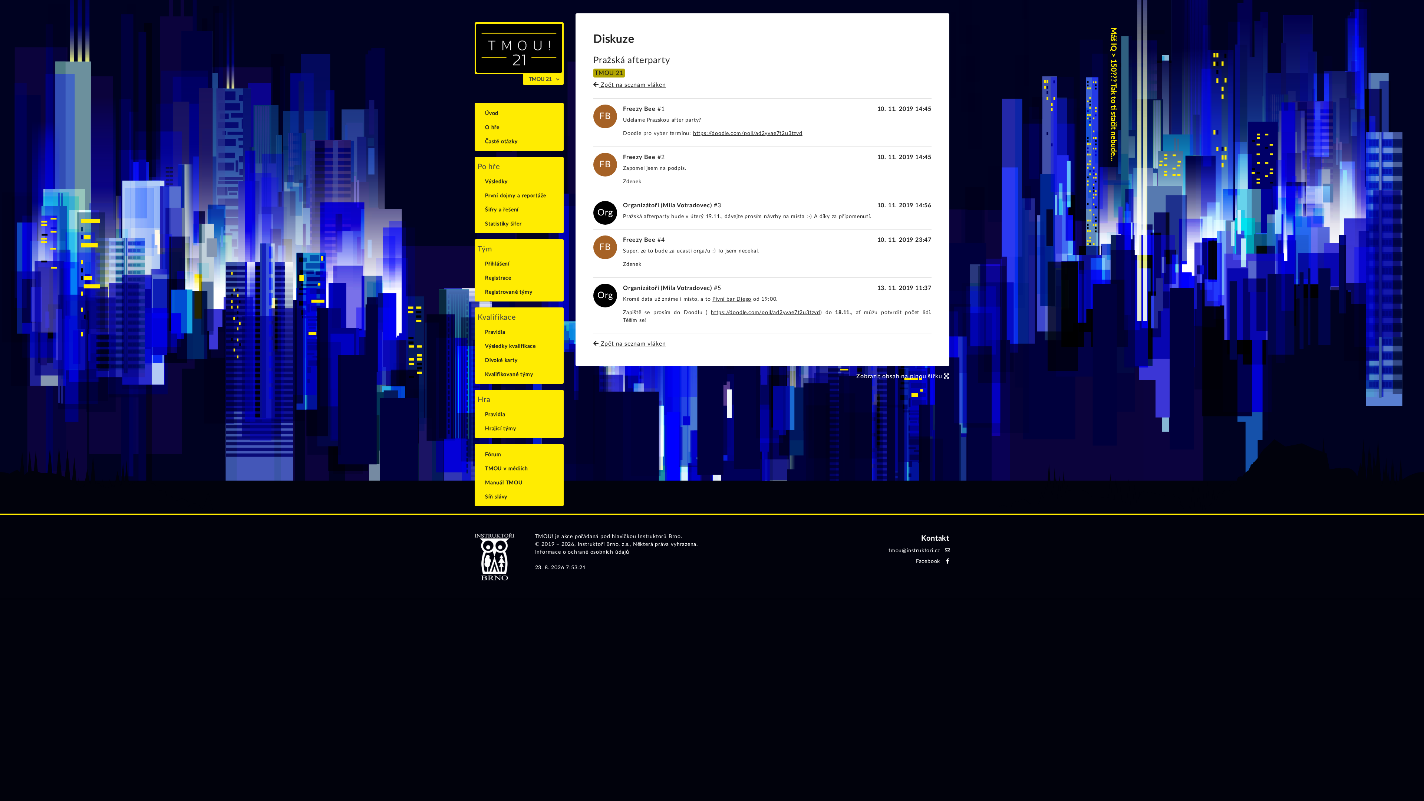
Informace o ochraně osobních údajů (582, 552)
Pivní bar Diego (731, 299)
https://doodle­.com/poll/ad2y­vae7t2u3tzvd (747, 133)
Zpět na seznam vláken (632, 85)
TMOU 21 (540, 79)
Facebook (928, 561)
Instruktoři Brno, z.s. (604, 544)
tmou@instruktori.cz (914, 550)
